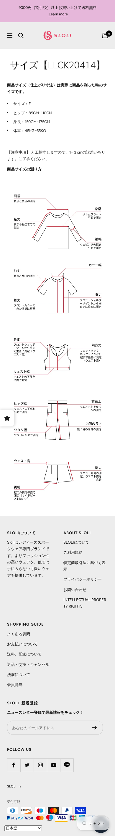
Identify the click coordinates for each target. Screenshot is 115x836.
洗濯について (18, 674)
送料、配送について (24, 654)
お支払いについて (22, 644)
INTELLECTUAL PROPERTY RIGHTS (84, 602)
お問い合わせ (74, 589)
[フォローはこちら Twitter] (27, 765)
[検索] (21, 35)
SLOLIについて (76, 542)
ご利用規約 (73, 552)
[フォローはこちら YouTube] (53, 765)
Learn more (58, 14)
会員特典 (14, 684)
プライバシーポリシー (82, 579)
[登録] (94, 728)
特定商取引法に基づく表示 (84, 565)
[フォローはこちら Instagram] (40, 765)
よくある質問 (18, 634)
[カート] (105, 35)
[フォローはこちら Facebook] (13, 765)
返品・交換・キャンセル (28, 664)
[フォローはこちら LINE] (66, 765)
